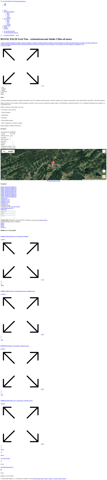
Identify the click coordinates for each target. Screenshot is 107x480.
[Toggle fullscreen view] (104, 151)
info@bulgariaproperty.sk (19, 1)
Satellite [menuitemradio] (10, 151)
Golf (8, 16)
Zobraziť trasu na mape (54, 181)
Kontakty (6, 28)
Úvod (5, 10)
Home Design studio (39, 478)
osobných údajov (43, 220)
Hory (8, 13)
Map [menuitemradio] (4, 151)
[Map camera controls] (104, 171)
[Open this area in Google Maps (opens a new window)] (3, 179)
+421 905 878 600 (6, 1)
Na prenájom (7, 18)
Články (5, 27)
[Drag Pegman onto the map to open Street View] (104, 176)
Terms (105, 179)
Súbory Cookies (48, 478)
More (8, 14)
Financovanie (7, 25)
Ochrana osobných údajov (59, 478)
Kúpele (8, 17)
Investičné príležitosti (9, 11)
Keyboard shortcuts (86, 179)
